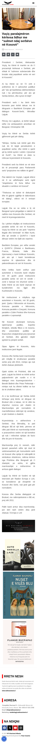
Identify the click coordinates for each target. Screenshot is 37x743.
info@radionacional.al (13, 710)
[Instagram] (20, 727)
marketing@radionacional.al (19, 712)
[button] (33, 3)
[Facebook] (4, 727)
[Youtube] (15, 727)
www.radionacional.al (8, 690)
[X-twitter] (9, 727)
